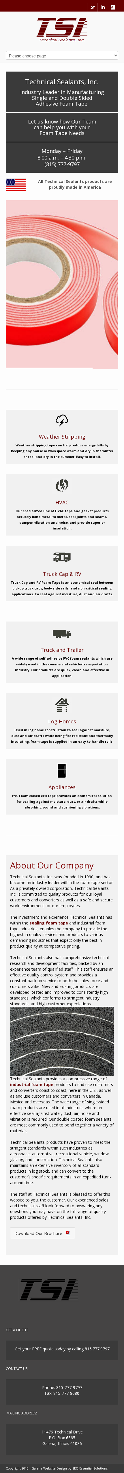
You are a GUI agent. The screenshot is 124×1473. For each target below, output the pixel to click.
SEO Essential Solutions (90, 1468)
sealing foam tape (48, 923)
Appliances (62, 787)
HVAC (62, 502)
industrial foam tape (31, 1084)
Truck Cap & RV (62, 573)
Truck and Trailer (62, 649)
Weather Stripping (62, 436)
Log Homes (62, 721)
